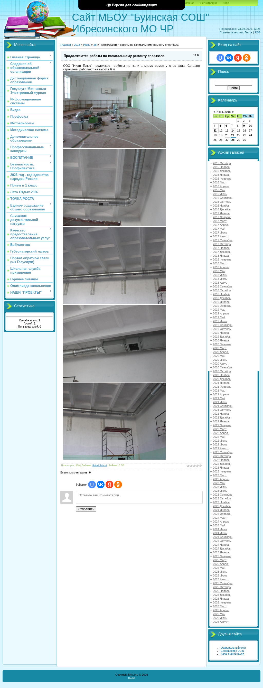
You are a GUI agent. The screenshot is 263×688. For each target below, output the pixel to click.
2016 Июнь (220, 194)
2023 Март (220, 475)
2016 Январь (221, 174)
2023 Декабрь (222, 506)
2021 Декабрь (222, 417)
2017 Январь (221, 213)
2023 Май (219, 483)
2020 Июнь (220, 359)
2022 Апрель (221, 432)
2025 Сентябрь (222, 583)
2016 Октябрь (222, 201)
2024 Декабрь (222, 548)
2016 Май (219, 190)
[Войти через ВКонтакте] (101, 484)
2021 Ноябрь (221, 413)
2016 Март (220, 182)
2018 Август (221, 282)
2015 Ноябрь (221, 167)
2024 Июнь (220, 529)
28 (95, 44)
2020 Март (220, 348)
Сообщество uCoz (233, 650)
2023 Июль (220, 490)
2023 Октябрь (222, 498)
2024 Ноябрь (221, 544)
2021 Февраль (222, 386)
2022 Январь (221, 421)
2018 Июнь (220, 274)
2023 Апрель (221, 479)
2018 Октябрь (222, 290)
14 (232, 130)
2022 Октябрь (222, 456)
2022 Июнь (220, 440)
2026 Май (219, 614)
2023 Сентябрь (222, 494)
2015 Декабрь (222, 170)
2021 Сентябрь (222, 405)
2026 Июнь (220, 617)
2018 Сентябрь (222, 286)
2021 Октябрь (222, 409)
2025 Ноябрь (221, 590)
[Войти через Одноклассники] (118, 484)
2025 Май (219, 567)
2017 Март (220, 220)
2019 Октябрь (222, 328)
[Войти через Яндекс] (109, 484)
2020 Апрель (221, 352)
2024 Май (219, 525)
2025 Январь (221, 552)
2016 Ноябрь (221, 205)
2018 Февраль (222, 259)
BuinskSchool (99, 465)
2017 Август (221, 236)
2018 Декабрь (222, 298)
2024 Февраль (222, 513)
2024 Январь (221, 510)
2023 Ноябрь (221, 502)
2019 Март (220, 309)
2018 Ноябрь (221, 294)
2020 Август (221, 363)
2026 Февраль (222, 602)
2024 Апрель (221, 521)
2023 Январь (221, 467)
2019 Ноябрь (221, 332)
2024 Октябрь (222, 540)
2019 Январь (221, 301)
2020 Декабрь (222, 378)
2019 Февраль (222, 305)
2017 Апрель (221, 224)
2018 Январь (221, 255)
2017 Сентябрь (222, 240)
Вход (226, 2)
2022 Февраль (222, 425)
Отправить (86, 509)
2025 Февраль (222, 556)
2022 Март (220, 429)
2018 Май (219, 271)
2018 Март (220, 263)
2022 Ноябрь (221, 459)
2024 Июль (220, 533)
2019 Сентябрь (222, 325)
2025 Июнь (220, 571)
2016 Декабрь (222, 209)
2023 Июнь (220, 486)
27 (227, 139)
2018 (77, 44)
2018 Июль (220, 278)
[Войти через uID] (92, 484)
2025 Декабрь (222, 594)
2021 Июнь (220, 402)
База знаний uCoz (232, 653)
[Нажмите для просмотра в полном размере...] (114, 147)
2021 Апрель (221, 394)
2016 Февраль (222, 178)
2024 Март (220, 517)
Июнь (86, 44)
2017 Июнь (220, 232)
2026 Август (221, 621)
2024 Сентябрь (222, 536)
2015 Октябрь (222, 163)
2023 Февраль (222, 471)
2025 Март (220, 560)
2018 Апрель (221, 267)
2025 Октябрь (222, 587)
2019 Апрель (221, 313)
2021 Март (220, 390)
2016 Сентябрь (222, 197)
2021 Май (219, 398)
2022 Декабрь (222, 463)
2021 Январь (221, 382)
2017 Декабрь (222, 251)
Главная (189, 2)
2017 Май (219, 228)
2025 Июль (220, 575)
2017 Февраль (222, 217)
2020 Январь (221, 340)
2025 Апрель (221, 563)
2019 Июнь (220, 321)
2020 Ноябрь (221, 375)
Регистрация (208, 2)
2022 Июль (220, 444)
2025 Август (221, 579)
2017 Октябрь (222, 244)
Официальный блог (233, 647)
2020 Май (219, 355)
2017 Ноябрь (221, 247)
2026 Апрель (221, 610)
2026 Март (220, 606)
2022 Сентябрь (222, 452)
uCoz (131, 677)
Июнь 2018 (224, 111)
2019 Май (219, 317)
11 (215, 130)
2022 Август (221, 448)
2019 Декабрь (222, 336)
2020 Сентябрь (222, 367)
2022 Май (219, 436)
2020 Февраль (222, 344)
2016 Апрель (221, 186)
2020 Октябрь (222, 371)
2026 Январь (221, 598)
